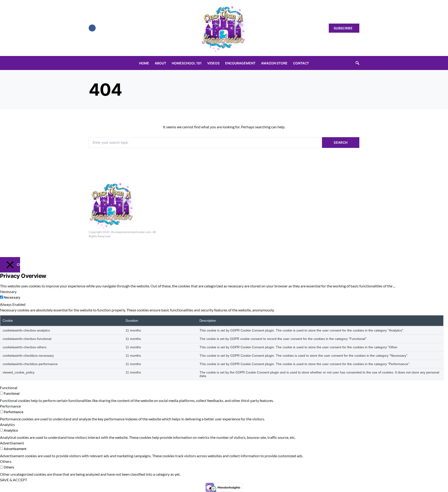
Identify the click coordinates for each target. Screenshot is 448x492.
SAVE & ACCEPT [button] (13, 480)
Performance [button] (10, 406)
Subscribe (343, 28)
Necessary (12, 297)
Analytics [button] (7, 424)
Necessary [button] (8, 291)
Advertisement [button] (12, 443)
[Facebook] (92, 27)
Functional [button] (8, 387)
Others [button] (5, 461)
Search (340, 142)
